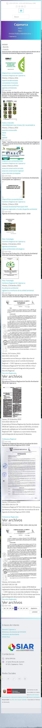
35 (13, 608)
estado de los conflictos (10, 85)
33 (7, 608)
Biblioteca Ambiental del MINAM (14, 632)
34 (10, 608)
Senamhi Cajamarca (9, 629)
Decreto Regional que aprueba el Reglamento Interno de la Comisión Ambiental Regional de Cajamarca (20, 295)
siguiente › (34, 608)
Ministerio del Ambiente (10, 634)
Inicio (20, 28)
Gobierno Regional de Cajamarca (13, 75)
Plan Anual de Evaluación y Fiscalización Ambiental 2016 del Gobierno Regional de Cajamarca (19, 254)
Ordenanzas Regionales (10, 517)
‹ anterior (35, 612)
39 (24, 608)
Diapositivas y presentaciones (12, 73)
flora (3, 135)
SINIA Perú (6, 637)
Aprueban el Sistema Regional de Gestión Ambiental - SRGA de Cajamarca (20, 382)
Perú (20, 31)
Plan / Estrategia (8, 239)
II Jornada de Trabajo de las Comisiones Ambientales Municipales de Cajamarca (20, 178)
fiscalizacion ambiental (10, 288)
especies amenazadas (9, 130)
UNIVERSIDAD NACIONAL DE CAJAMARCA (18, 125)
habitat (4, 137)
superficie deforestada (10, 80)
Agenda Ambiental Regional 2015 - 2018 (16, 213)
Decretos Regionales (9, 373)
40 (27, 608)
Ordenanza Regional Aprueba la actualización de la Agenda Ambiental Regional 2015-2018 (19, 444)
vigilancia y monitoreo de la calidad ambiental (18, 290)
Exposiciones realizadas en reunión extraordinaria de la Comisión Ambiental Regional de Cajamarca (21, 52)
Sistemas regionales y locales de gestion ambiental (19, 209)
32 (5, 608)
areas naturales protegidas (11, 173)
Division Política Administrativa (20, 34)
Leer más (7, 90)
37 (18, 608)
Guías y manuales (8, 123)
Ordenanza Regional (9, 439)
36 (16, 608)
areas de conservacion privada (12, 168)
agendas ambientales (9, 88)
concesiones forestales (10, 83)
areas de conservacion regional (12, 171)
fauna (4, 132)
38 (21, 608)
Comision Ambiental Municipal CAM (15, 207)
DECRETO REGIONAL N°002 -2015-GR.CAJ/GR (19, 525)
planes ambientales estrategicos (13, 249)
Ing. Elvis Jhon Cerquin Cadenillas (18, 699)
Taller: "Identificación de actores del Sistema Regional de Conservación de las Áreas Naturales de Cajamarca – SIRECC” (20, 143)
